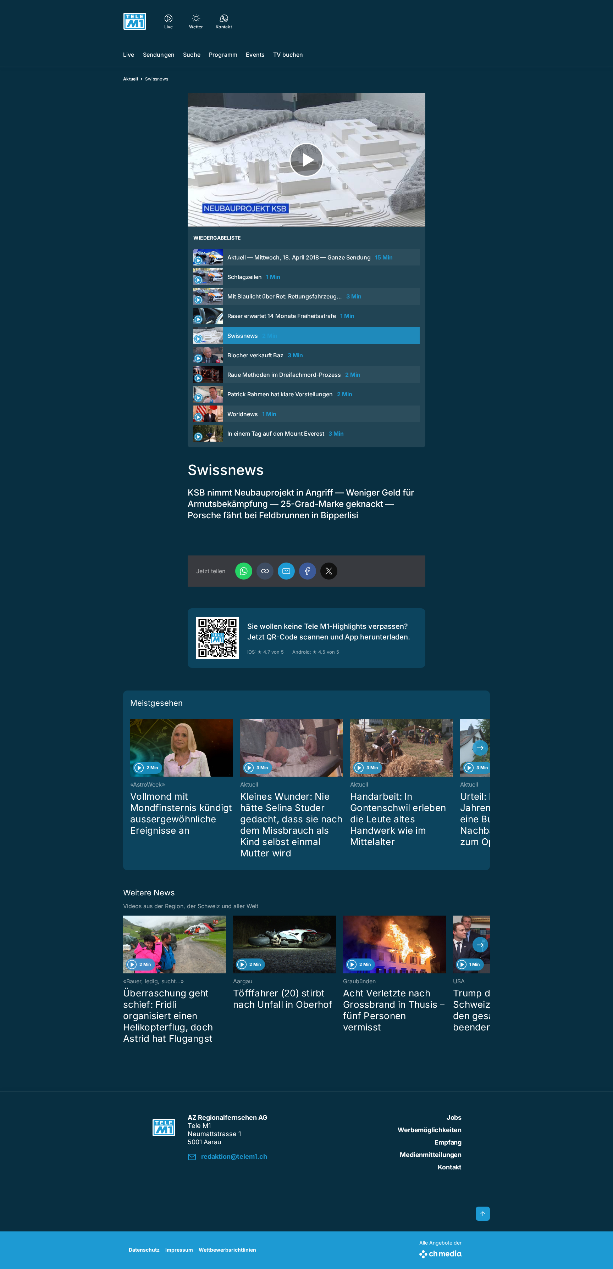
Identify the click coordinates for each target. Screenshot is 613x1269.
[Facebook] (307, 571)
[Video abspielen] (306, 160)
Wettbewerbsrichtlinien (227, 1250)
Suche (191, 54)
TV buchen (288, 54)
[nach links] (132, 748)
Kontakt (450, 1167)
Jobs (454, 1117)
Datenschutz (144, 1250)
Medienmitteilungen (431, 1154)
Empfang (448, 1142)
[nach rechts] (480, 748)
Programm (223, 54)
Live (128, 54)
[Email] (286, 571)
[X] (328, 571)
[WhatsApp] (243, 571)
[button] (265, 571)
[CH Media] (440, 1253)
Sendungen (159, 54)
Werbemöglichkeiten (430, 1130)
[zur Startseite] (134, 21)
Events (255, 54)
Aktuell (130, 79)
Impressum (179, 1250)
